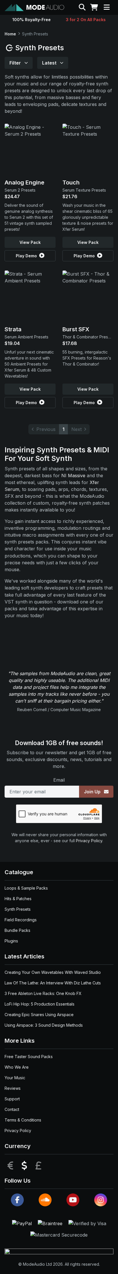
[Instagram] (100, 1199)
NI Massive (73, 475)
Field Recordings (21, 919)
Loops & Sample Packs (26, 888)
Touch (71, 182)
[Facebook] (17, 1199)
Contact (12, 1109)
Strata (13, 329)
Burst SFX (75, 329)
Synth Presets (18, 909)
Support (12, 1098)
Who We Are (17, 1067)
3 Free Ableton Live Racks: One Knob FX (43, 993)
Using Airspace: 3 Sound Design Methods (44, 1025)
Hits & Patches (18, 898)
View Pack (30, 242)
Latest (50, 63)
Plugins (11, 940)
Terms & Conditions (23, 1119)
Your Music (15, 1077)
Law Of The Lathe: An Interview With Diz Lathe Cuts (53, 982)
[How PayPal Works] (23, 1223)
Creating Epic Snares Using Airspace (39, 1014)
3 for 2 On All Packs (86, 19)
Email (59, 780)
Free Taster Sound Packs (29, 1056)
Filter (15, 63)
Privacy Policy (89, 840)
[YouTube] (72, 1199)
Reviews (13, 1088)
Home (10, 33)
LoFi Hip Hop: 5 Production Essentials (39, 1004)
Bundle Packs (17, 930)
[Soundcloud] (45, 1199)
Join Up (93, 792)
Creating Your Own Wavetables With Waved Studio (53, 972)
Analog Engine (24, 182)
